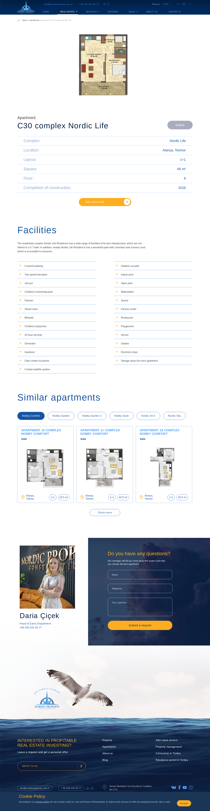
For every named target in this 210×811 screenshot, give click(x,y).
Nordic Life (178, 141)
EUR (165, 4)
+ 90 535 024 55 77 (88, 4)
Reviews (113, 11)
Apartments (34, 20)
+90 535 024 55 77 (31, 627)
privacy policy (42, 802)
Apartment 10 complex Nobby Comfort (41, 431)
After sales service (167, 740)
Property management (169, 746)
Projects (107, 740)
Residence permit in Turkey (172, 760)
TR (189, 4)
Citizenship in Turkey (168, 753)
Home (46, 11)
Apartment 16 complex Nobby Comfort (160, 431)
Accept (184, 803)
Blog (105, 760)
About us (151, 11)
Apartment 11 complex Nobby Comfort (100, 431)
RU (178, 4)
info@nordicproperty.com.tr (58, 4)
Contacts (174, 11)
